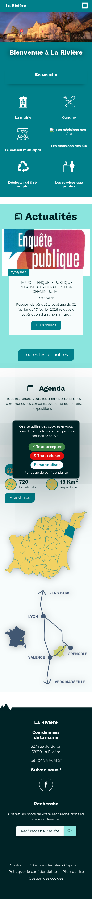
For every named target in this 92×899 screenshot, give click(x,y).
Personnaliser (47, 465)
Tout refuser (48, 456)
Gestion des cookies (46, 878)
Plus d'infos (46, 325)
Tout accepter (48, 446)
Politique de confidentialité (32, 872)
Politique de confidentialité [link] (46, 472)
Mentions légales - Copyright (56, 865)
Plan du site (73, 872)
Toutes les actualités (46, 355)
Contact (17, 865)
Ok (70, 831)
